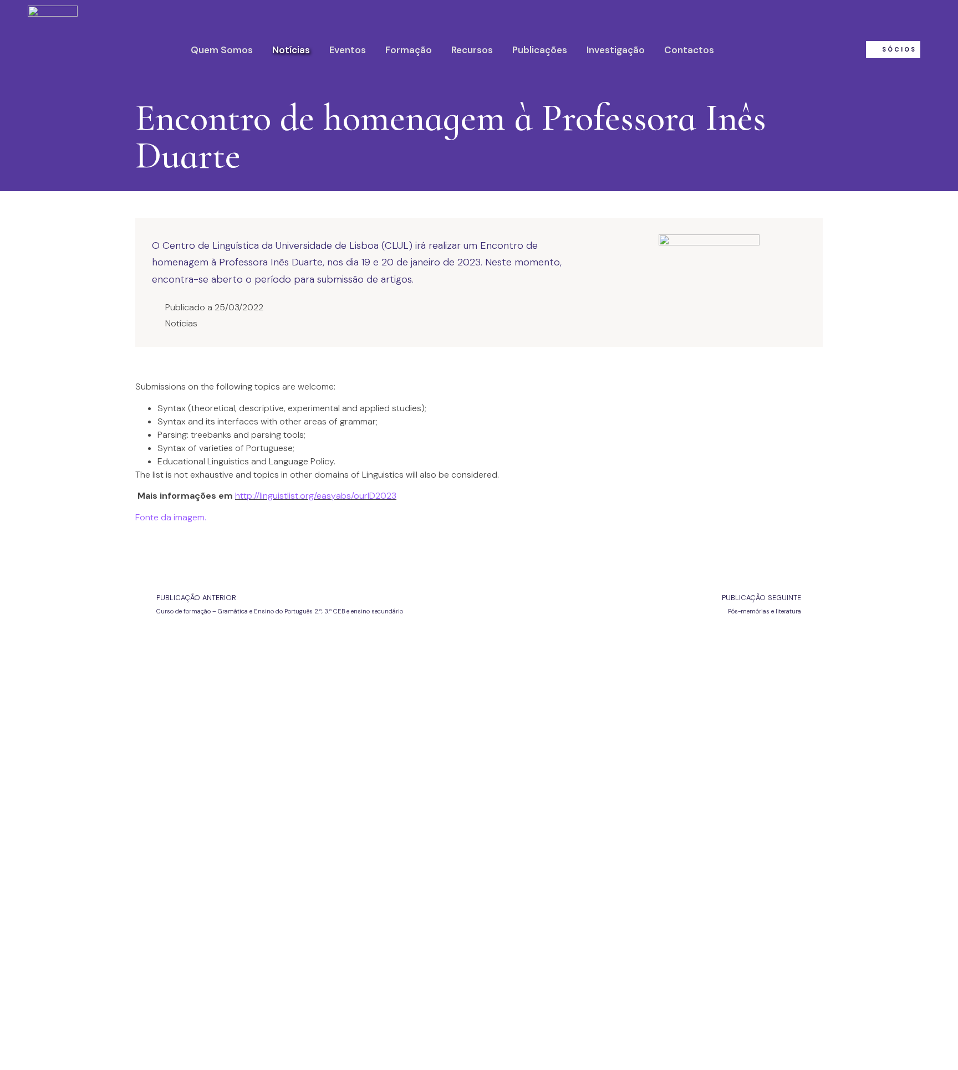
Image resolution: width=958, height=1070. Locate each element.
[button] (893, 49)
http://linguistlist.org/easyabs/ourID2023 (315, 495)
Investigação (616, 50)
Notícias (291, 50)
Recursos (472, 50)
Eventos (347, 50)
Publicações (539, 50)
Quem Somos (222, 50)
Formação (408, 50)
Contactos (689, 50)
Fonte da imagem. (170, 517)
